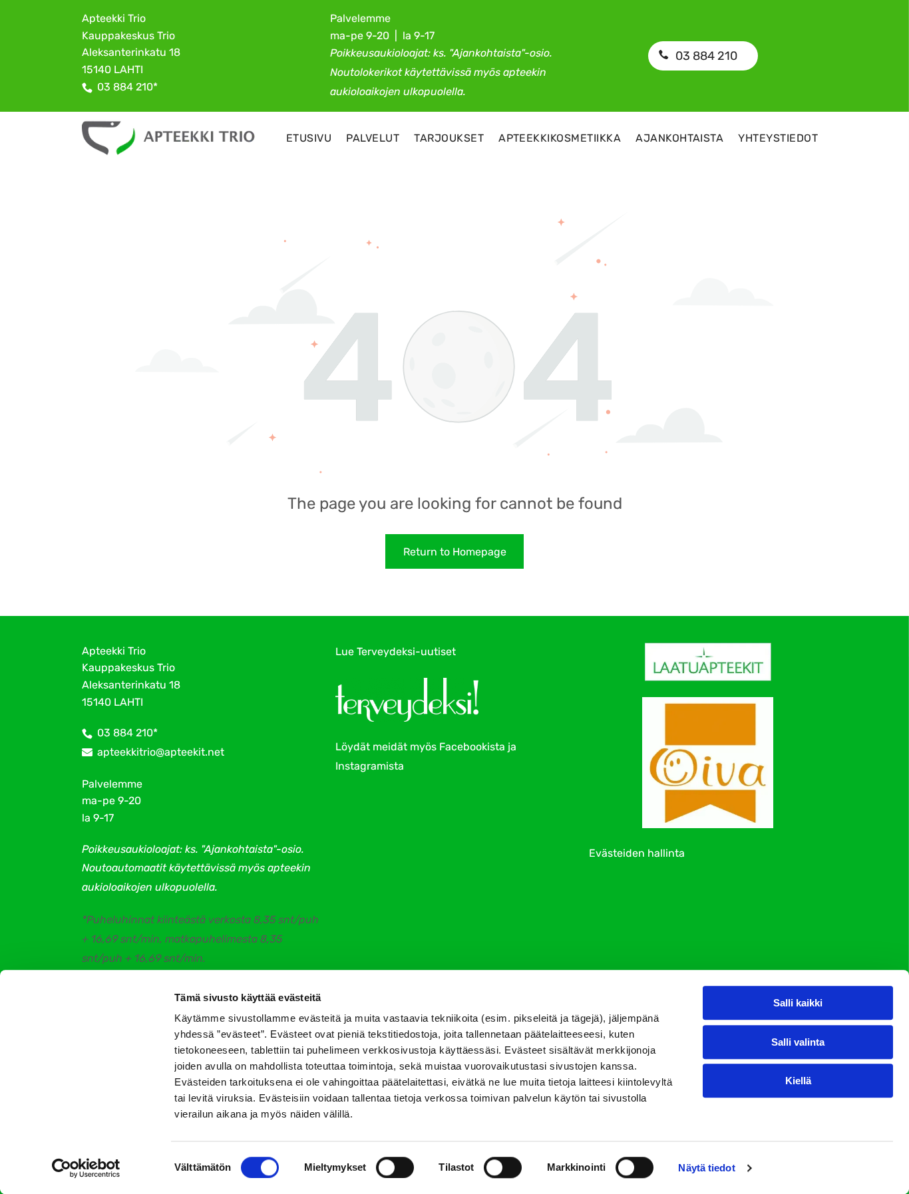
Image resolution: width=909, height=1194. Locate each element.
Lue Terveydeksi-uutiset (395, 651)
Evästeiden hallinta (637, 853)
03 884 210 (125, 86)
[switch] (395, 1167)
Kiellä (798, 1080)
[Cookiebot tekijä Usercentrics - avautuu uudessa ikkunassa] (86, 1168)
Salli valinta (797, 1042)
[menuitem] (309, 138)
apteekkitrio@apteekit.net (160, 752)
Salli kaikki (797, 1002)
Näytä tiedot (706, 1167)
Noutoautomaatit (124, 867)
